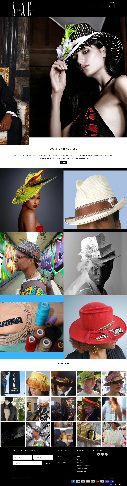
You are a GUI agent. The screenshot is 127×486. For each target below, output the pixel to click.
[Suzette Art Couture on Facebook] (98, 447)
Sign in (112, 2)
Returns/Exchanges (83, 458)
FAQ (78, 449)
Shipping (80, 455)
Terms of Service (63, 452)
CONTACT (93, 6)
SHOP (79, 6)
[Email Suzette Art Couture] (106, 447)
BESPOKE (101, 6)
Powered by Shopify (108, 471)
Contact (60, 449)
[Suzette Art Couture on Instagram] (102, 447)
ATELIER (86, 6)
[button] (13, 376)
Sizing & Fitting (82, 452)
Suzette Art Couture (23, 471)
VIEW (95, 260)
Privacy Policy (62, 455)
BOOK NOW (95, 321)
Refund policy (81, 464)
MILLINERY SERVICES (31, 321)
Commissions (81, 446)
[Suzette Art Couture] (23, 8)
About (60, 446)
